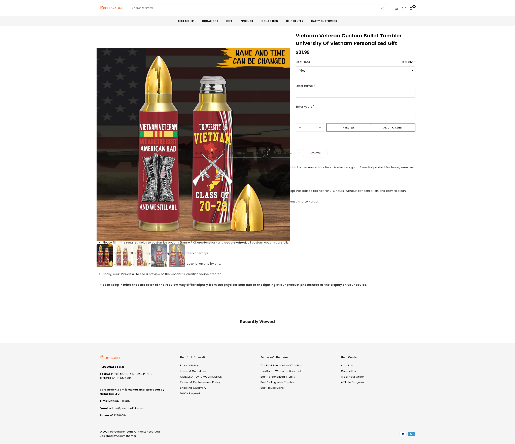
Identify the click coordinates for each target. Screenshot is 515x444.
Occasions (210, 21)
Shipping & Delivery (193, 388)
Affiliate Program (352, 382)
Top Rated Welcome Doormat (281, 371)
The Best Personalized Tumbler (282, 365)
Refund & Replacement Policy (200, 382)
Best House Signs (272, 388)
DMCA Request (190, 393)
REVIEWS (314, 153)
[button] (284, 145)
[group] (193, 144)
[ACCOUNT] (396, 8)
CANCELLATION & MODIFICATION (201, 377)
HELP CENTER (294, 21)
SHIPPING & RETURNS (243, 153)
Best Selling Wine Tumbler (278, 382)
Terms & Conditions (193, 371)
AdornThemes (127, 436)
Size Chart (408, 62)
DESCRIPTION (204, 153)
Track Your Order (352, 377)
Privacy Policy (189, 365)
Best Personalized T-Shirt (278, 377)
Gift (229, 21)
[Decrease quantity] (300, 127)
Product (246, 21)
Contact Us (348, 371)
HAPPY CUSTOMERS (324, 21)
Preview (348, 128)
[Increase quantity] (320, 127)
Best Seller (186, 21)
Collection (269, 21)
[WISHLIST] (404, 8)
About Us (347, 365)
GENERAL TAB (283, 153)
